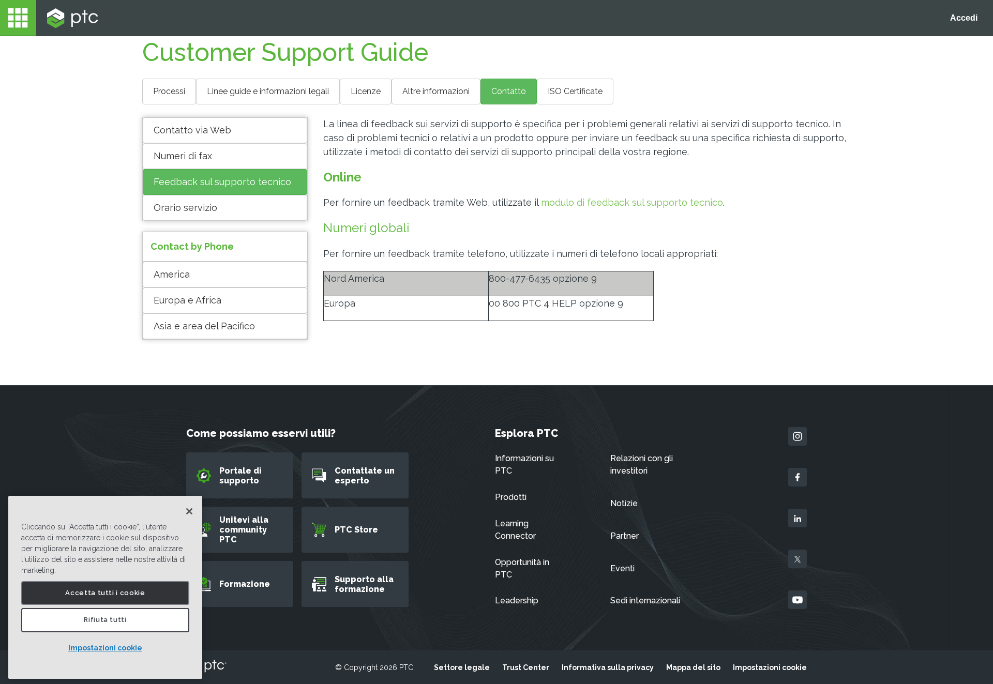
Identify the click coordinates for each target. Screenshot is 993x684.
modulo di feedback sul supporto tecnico (632, 202)
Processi (169, 91)
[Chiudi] (189, 511)
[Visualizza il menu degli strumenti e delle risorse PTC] (18, 18)
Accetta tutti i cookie (105, 593)
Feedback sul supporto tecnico (222, 181)
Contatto (508, 91)
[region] (105, 587)
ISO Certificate (575, 91)
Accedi (963, 17)
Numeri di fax (183, 155)
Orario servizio (185, 207)
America (172, 274)
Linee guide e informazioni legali (268, 91)
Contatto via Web (192, 130)
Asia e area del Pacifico (204, 326)
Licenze (366, 91)
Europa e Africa (187, 300)
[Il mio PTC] (72, 18)
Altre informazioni (436, 91)
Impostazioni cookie (105, 648)
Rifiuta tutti (105, 620)
